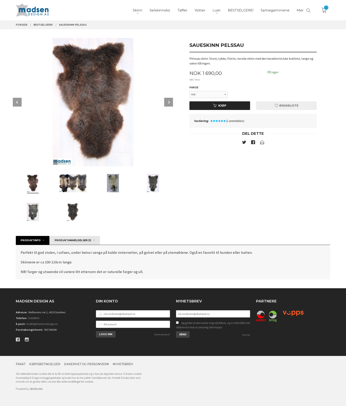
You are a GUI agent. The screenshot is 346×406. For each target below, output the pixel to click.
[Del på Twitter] (244, 143)
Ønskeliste (288, 105)
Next (168, 102)
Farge (193, 87)
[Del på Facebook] (253, 143)
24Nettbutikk (36, 389)
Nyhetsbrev (123, 364)
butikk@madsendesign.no (42, 324)
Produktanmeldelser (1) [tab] (73, 240)
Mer (300, 10)
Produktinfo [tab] (31, 240)
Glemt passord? (162, 334)
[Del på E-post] (262, 143)
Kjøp (222, 105)
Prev (17, 102)
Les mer (246, 334)
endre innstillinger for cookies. (77, 381)
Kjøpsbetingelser (44, 364)
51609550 (33, 318)
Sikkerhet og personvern (86, 364)
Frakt (20, 364)
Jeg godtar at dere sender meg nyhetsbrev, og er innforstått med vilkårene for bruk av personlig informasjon (213, 325)
